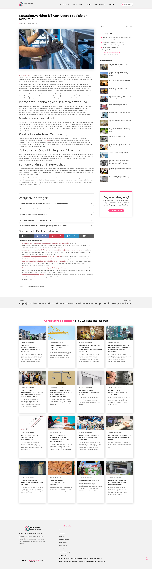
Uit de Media (63, 542)
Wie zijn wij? (63, 4)
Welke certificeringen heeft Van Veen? (56, 214)
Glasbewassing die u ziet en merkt (119, 112)
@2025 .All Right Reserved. (33, 560)
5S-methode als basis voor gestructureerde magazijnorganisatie (30, 437)
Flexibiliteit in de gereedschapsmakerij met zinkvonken (117, 392)
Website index (63, 555)
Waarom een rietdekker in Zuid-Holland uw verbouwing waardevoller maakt (120, 74)
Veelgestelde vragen (108, 50)
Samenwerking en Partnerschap (112, 47)
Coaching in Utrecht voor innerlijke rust (119, 81)
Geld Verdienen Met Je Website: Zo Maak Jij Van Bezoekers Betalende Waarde (82, 561)
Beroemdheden (64, 539)
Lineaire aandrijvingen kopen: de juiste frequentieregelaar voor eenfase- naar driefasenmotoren (119, 162)
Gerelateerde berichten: (111, 55)
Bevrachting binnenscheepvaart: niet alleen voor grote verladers (120, 97)
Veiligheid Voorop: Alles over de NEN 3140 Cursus (41, 257)
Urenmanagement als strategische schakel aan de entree (89, 392)
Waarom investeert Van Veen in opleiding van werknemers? (56, 226)
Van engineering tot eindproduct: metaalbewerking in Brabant (119, 65)
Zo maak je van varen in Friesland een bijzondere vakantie (119, 153)
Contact (111, 4)
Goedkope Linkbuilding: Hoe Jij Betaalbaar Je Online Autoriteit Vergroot (80, 558)
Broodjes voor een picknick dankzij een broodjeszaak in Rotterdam (119, 89)
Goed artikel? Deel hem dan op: (113, 52)
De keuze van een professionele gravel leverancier (57, 482)
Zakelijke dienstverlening (28, 23)
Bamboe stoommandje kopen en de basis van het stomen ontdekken (120, 169)
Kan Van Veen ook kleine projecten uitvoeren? (56, 209)
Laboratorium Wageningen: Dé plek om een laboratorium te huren (119, 437)
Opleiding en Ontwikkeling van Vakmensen (115, 45)
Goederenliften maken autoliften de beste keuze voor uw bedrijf (32, 482)
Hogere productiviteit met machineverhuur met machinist (59, 347)
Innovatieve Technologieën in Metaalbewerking (116, 37)
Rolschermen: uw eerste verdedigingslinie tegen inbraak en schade (48, 268)
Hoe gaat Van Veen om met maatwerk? (56, 220)
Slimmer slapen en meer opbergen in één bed (120, 121)
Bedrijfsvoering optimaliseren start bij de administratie (119, 145)
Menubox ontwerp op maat (33, 274)
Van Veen (46, 140)
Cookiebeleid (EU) (64, 552)
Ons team (62, 533)
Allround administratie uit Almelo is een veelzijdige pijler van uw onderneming (53, 250)
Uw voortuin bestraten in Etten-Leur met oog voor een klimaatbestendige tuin (120, 130)
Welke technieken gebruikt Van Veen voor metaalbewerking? (56, 203)
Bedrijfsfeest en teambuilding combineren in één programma (118, 105)
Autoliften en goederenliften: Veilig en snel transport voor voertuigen (89, 437)
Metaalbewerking (24, 75)
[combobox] (127, 4)
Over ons (62, 530)
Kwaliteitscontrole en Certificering (113, 42)
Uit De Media (77, 4)
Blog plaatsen (99, 4)
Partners (88, 4)
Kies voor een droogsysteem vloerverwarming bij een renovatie (119, 177)
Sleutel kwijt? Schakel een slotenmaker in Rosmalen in (117, 137)
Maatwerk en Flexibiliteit (110, 40)
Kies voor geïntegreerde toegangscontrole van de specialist (45, 243)
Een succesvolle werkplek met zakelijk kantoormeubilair (44, 261)
